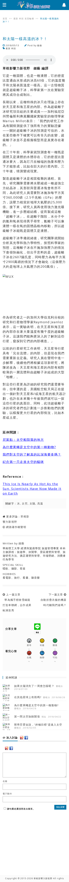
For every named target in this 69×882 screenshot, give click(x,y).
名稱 (5, 781)
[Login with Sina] (22, 737)
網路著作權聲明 (16, 527)
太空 (25, 503)
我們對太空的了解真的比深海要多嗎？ (32, 454)
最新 (15, 18)
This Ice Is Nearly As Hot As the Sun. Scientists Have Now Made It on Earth (32, 488)
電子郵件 (7, 793)
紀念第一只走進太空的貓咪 (23, 462)
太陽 (32, 503)
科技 (21, 18)
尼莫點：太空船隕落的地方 (23, 439)
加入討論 (11, 737)
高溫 (40, 503)
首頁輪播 (29, 18)
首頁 (5, 18)
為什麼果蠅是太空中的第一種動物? (29, 447)
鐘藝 (39, 45)
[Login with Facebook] (26, 737)
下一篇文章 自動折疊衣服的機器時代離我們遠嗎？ (52, 600)
